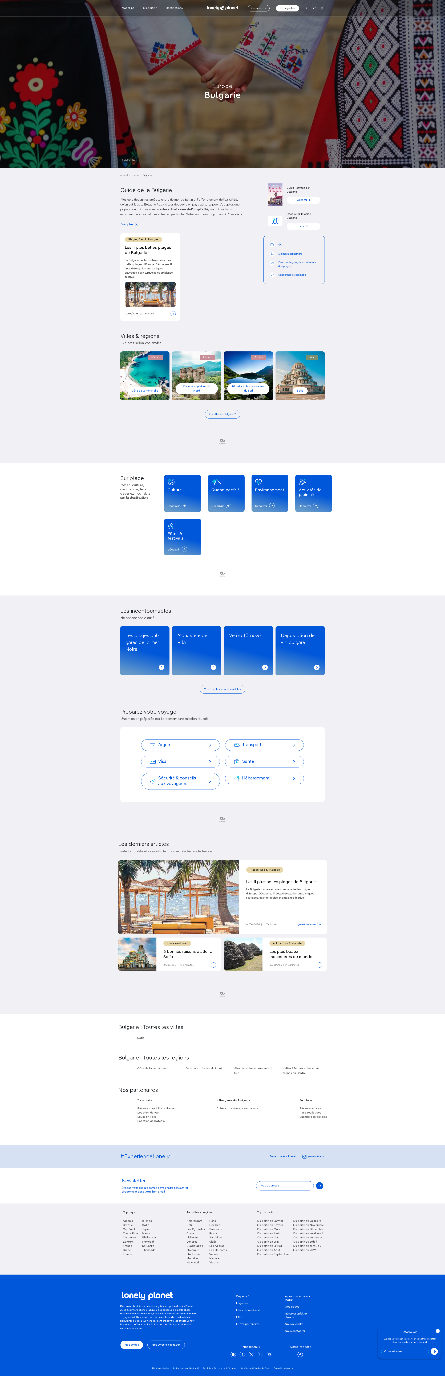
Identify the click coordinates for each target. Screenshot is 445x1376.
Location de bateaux (151, 1121)
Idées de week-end (248, 1310)
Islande (147, 1221)
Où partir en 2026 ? (306, 1250)
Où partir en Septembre (273, 1254)
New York (193, 1262)
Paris (212, 1221)
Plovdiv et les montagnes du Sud (248, 388)
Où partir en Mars (268, 1229)
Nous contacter (295, 1331)
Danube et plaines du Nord (196, 388)
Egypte (128, 1242)
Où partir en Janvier (270, 1221)
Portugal (148, 1242)
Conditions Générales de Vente (255, 1368)
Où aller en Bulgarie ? (222, 414)
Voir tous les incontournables (222, 689)
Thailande (149, 1250)
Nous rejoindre (294, 1324)
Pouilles (214, 1225)
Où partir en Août (268, 1250)
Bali (189, 1225)
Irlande (127, 1254)
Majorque (193, 1250)
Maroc (146, 1233)
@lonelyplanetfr (316, 1157)
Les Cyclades (196, 1229)
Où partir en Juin (268, 1242)
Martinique (194, 1254)
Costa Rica (130, 1233)
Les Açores (216, 1246)
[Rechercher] (307, 8)
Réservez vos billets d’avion (156, 1108)
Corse (191, 1233)
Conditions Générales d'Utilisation (220, 1368)
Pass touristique (310, 1112)
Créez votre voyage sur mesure (237, 1108)
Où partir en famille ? (307, 1246)
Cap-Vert (129, 1229)
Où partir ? (242, 1296)
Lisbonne (193, 1237)
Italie (145, 1225)
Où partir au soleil (305, 1242)
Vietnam (214, 1262)
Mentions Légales (160, 1368)
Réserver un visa (310, 1108)
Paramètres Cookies (283, 1368)
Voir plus (127, 224)
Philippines (149, 1237)
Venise (213, 1254)
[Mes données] (322, 8)
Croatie (128, 1225)
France (127, 1246)
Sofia (300, 390)
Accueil (124, 175)
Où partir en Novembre (308, 1225)
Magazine (242, 1303)
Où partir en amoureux (308, 1237)
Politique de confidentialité (186, 1368)
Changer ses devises (313, 1117)
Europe (222, 86)
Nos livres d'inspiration (166, 1345)
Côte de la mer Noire (145, 390)
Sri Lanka (148, 1246)
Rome (213, 1233)
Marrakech (193, 1258)
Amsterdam (194, 1221)
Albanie (128, 1221)
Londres (192, 1242)
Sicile (213, 1242)
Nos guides (287, 8)
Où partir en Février (270, 1225)
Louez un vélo (146, 1117)
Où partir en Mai (267, 1237)
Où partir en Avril (268, 1233)
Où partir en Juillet (269, 1246)
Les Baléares (218, 1250)
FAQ (239, 1317)
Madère (214, 1258)
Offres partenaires (248, 1324)
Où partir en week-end (308, 1233)
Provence (215, 1229)
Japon (146, 1229)
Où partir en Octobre (307, 1221)
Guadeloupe (195, 1246)
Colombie (129, 1237)
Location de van (148, 1112)
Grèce (127, 1250)
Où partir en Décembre (308, 1229)
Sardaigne (216, 1237)
